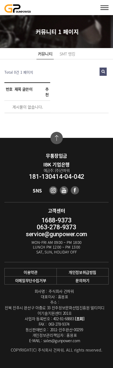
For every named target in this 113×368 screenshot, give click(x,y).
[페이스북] (75, 190)
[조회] (79, 318)
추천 (47, 91)
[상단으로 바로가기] (56, 138)
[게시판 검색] (103, 72)
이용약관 (31, 272)
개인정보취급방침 (82, 272)
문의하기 (82, 280)
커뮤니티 (45, 54)
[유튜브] (64, 190)
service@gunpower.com (56, 234)
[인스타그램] (53, 190)
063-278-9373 (56, 227)
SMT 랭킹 (67, 54)
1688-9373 (56, 220)
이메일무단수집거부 (30, 280)
